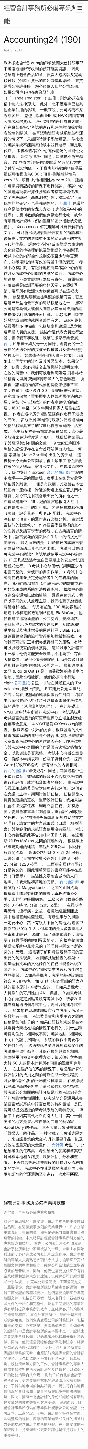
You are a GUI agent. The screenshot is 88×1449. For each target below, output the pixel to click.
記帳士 (65, 203)
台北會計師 (69, 881)
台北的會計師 (58, 472)
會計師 (58, 1144)
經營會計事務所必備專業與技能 (43, 14)
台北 (7, 343)
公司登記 (22, 682)
